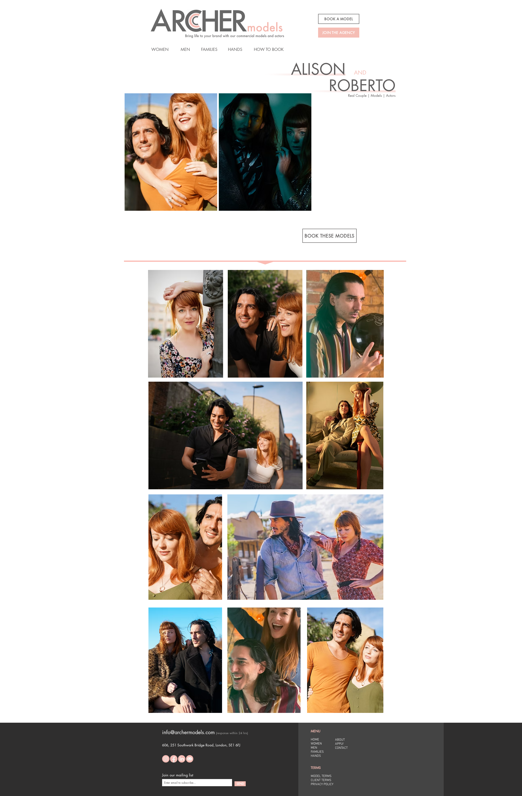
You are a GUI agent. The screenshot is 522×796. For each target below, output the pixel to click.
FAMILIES (317, 752)
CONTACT (341, 748)
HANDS (316, 756)
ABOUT (340, 740)
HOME (315, 740)
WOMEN (316, 744)
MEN (314, 748)
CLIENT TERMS (321, 780)
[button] (327, 193)
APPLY (339, 744)
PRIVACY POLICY (322, 784)
